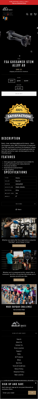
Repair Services (19, 245)
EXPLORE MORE (19, 313)
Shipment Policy (19, 372)
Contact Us (19, 345)
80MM (19, 81)
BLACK (19, 88)
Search (19, 339)
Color (19, 84)
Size (19, 77)
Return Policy (19, 369)
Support (19, 351)
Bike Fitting (19, 279)
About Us (19, 342)
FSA (19, 58)
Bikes (19, 360)
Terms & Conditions (19, 366)
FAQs (19, 354)
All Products (19, 357)
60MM (12, 81)
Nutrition (19, 363)
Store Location (19, 348)
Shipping (12, 71)
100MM (26, 81)
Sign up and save (19, 333)
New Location (19, 375)
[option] (19, 2)
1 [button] (18, 56)
